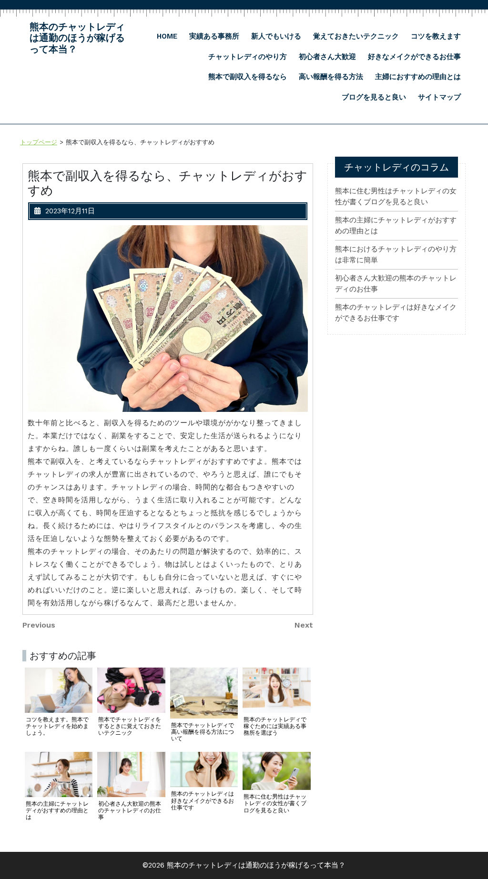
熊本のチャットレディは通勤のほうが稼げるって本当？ (77, 38)
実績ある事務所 (214, 36)
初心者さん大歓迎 (327, 56)
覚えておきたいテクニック (356, 36)
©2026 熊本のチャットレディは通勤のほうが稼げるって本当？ (244, 865)
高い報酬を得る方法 (331, 76)
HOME (167, 36)
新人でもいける (276, 36)
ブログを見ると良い (374, 97)
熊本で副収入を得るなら (247, 76)
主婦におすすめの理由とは (418, 76)
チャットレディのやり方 (247, 56)
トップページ (38, 142)
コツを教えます (436, 36)
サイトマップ (439, 97)
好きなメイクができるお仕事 (414, 56)
